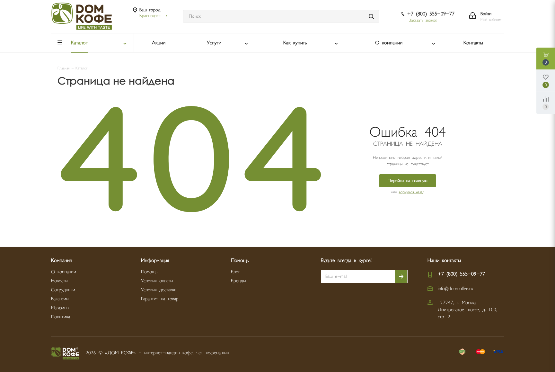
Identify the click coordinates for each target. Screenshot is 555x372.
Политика (60, 316)
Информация (155, 260)
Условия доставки (159, 289)
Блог (235, 271)
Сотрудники (63, 289)
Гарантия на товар (160, 298)
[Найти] (371, 16)
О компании (63, 271)
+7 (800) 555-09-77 (430, 14)
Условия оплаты (157, 280)
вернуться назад (411, 192)
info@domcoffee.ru (455, 288)
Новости (59, 280)
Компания (61, 260)
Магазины (60, 307)
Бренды (238, 280)
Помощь (149, 271)
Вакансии (60, 298)
